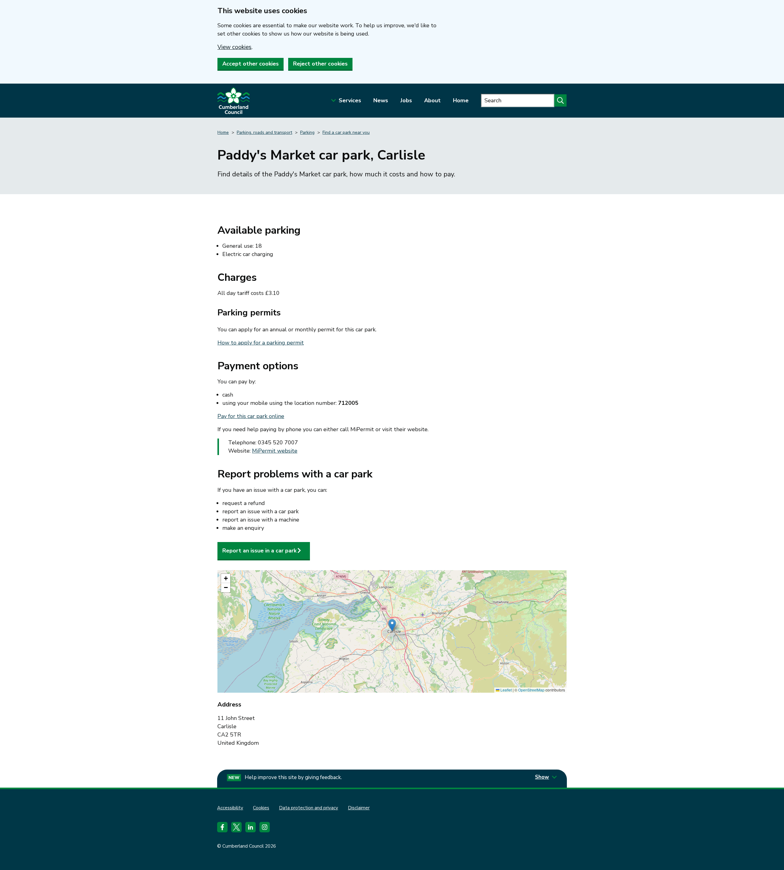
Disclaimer (359, 808)
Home (461, 100)
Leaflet (505, 689)
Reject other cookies (320, 63)
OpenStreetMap (531, 689)
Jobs (406, 100)
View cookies (234, 47)
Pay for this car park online (250, 416)
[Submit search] (560, 100)
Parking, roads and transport (264, 132)
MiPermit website (274, 450)
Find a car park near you (346, 132)
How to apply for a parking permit (260, 342)
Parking (307, 132)
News (380, 100)
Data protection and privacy (308, 808)
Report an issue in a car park (259, 550)
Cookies (261, 808)
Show (542, 777)
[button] (392, 625)
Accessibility (230, 808)
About (432, 100)
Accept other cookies (250, 63)
